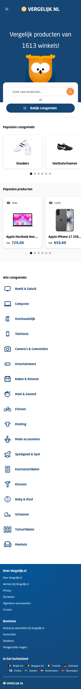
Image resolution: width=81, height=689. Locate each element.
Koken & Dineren (27, 379)
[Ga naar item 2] (35, 174)
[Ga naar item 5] (46, 174)
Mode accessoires (27, 439)
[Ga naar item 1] (31, 174)
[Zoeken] (70, 91)
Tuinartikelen (24, 529)
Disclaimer (9, 596)
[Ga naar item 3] (38, 174)
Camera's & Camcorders (31, 349)
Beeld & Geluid (25, 289)
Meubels (21, 544)
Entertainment (25, 364)
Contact (7, 609)
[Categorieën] (7, 9)
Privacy (7, 590)
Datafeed (8, 640)
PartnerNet (9, 634)
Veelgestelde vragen (15, 647)
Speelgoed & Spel (27, 454)
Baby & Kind (24, 499)
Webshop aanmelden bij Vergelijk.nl (23, 628)
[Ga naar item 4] (42, 174)
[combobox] (40, 91)
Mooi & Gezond (25, 394)
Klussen (21, 484)
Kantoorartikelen (27, 469)
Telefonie (21, 334)
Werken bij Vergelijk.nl (16, 584)
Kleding (20, 424)
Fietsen (20, 409)
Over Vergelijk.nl (12, 577)
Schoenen (22, 514)
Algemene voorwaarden (17, 603)
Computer (22, 304)
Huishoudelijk (25, 319)
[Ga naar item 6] (50, 174)
